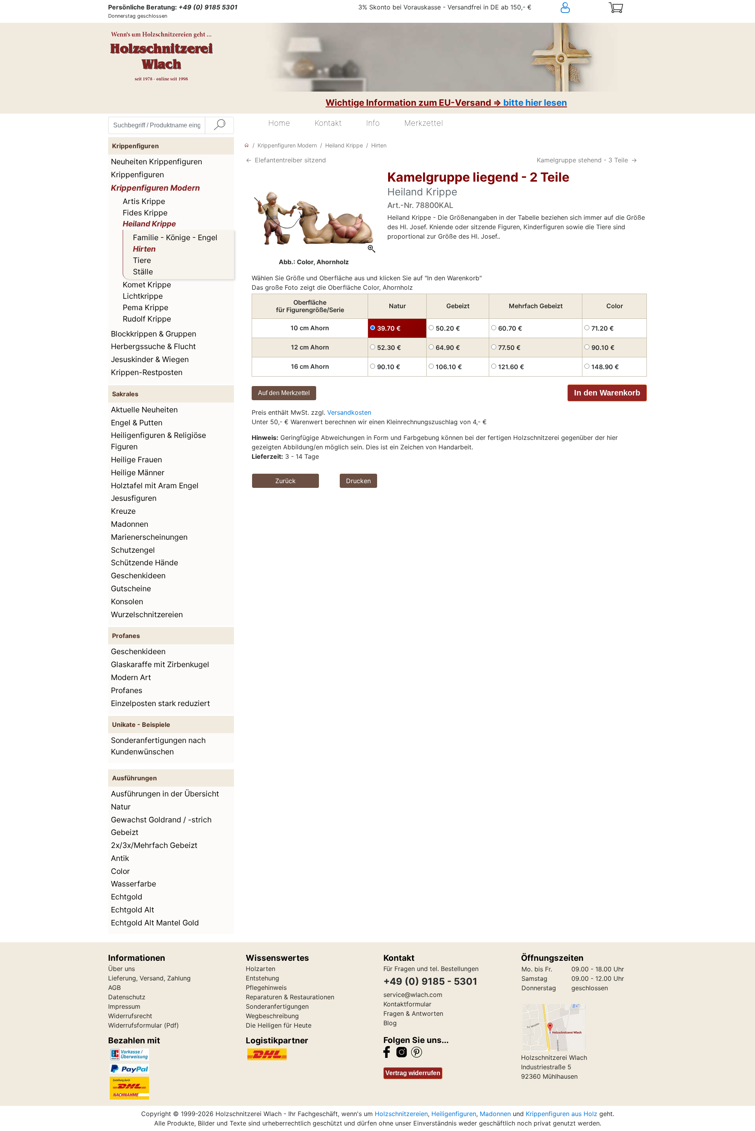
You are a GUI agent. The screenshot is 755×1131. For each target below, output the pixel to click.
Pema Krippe (145, 307)
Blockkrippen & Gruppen (153, 333)
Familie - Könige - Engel (175, 237)
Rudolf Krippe (147, 319)
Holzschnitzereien (401, 1114)
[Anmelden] (579, 8)
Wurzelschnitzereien (147, 614)
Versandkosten (349, 412)
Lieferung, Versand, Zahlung (149, 978)
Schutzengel (133, 550)
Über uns (121, 969)
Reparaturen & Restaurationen (290, 997)
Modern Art (131, 677)
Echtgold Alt (132, 909)
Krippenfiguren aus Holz (561, 1114)
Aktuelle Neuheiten (144, 409)
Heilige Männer (137, 472)
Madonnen (129, 524)
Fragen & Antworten (413, 1013)
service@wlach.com (412, 995)
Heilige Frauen (136, 459)
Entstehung (262, 978)
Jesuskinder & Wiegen (150, 359)
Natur (121, 806)
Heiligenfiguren (453, 1114)
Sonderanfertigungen (277, 1006)
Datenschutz (126, 997)
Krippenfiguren (137, 174)
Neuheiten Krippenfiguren (156, 161)
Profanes (126, 690)
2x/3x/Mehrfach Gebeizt (154, 845)
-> (634, 160)
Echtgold (126, 896)
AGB (114, 987)
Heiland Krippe (149, 223)
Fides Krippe (145, 212)
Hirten (144, 249)
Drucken (358, 481)
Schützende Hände (144, 562)
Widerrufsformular (135, 1025)
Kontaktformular (407, 1004)
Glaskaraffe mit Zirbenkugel (160, 664)
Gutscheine (131, 588)
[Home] (246, 145)
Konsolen (127, 601)
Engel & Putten (136, 422)
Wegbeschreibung (272, 1016)
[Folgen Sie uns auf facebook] (386, 1052)
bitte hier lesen (535, 102)
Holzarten (260, 969)
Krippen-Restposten (146, 372)
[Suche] (219, 125)
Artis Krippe (144, 201)
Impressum (124, 1006)
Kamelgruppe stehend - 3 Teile (582, 160)
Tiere (142, 260)
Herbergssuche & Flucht (153, 346)
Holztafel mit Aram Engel (155, 485)
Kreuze (123, 511)
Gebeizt (124, 832)
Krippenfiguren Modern (155, 188)
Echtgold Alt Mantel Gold (155, 922)
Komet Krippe (147, 284)
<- (249, 160)
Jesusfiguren (134, 498)
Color (120, 871)
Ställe (143, 271)
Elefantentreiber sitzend (290, 160)
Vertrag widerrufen (412, 1073)
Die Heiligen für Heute (278, 1025)
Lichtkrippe (143, 296)
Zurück (285, 481)
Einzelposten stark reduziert (160, 703)
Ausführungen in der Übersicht (165, 793)
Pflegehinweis (266, 987)
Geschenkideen (138, 575)
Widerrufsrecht (130, 1016)
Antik (120, 858)
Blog (390, 1023)
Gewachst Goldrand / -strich (161, 819)
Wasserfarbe (133, 883)
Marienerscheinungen (149, 537)
